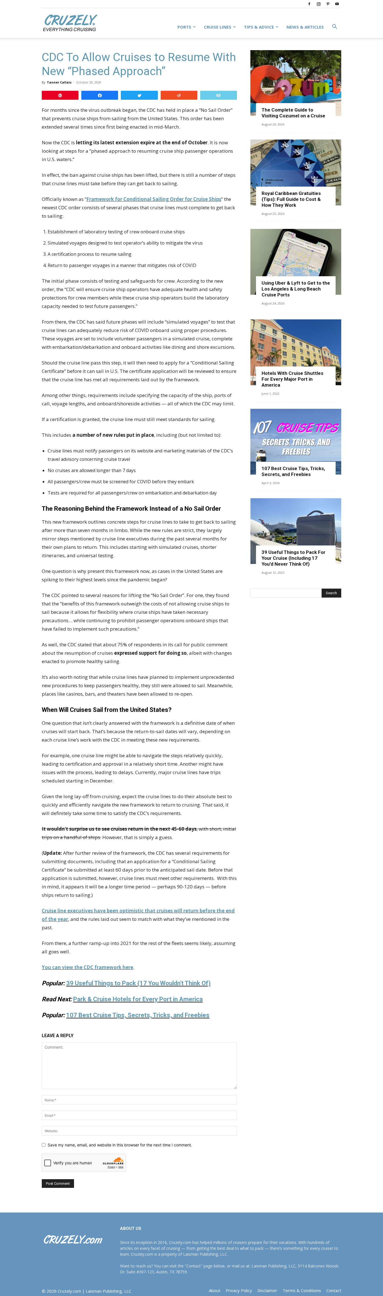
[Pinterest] (328, 4)
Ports (184, 27)
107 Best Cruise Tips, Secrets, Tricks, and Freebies (137, 1015)
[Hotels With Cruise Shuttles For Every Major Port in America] (295, 352)
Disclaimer (267, 1290)
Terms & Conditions (302, 1290)
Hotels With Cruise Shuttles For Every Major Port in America (292, 379)
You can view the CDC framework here (87, 967)
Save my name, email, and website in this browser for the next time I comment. (120, 1144)
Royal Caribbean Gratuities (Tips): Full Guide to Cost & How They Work (291, 199)
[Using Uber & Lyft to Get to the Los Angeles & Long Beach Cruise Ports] (295, 262)
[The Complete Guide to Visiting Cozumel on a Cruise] (295, 83)
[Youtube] (337, 4)
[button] (334, 27)
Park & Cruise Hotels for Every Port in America (138, 999)
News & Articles (305, 27)
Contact (333, 1290)
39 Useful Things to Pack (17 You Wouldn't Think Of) (138, 983)
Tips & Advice (259, 27)
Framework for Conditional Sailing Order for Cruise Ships (153, 199)
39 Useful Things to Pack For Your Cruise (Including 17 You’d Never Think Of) (294, 558)
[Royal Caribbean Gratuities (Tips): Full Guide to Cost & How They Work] (295, 172)
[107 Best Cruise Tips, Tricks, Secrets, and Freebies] (295, 442)
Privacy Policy (239, 1290)
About (214, 1290)
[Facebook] (309, 4)
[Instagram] (318, 4)
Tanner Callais (59, 82)
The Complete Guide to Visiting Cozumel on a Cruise (293, 113)
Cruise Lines (217, 27)
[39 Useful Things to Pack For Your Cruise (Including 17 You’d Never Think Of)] (295, 531)
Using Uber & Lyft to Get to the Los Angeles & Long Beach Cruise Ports (296, 289)
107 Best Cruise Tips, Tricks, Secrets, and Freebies (293, 471)
